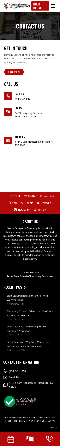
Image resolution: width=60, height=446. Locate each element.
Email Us (14, 377)
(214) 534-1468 (17, 371)
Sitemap (53, 427)
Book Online (37, 6)
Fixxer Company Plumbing (22, 228)
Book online (14, 72)
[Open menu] (53, 6)
